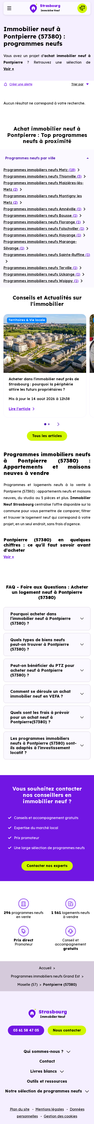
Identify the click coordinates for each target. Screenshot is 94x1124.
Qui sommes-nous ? (43, 1051)
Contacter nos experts (47, 865)
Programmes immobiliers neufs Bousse (40, 215)
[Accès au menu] (9, 8)
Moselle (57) (27, 984)
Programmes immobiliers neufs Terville (40, 268)
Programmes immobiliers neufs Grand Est (45, 976)
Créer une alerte (20, 84)
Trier (77, 84)
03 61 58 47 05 (26, 1030)
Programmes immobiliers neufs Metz (39, 170)
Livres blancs (43, 1071)
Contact (47, 1061)
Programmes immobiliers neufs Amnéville (42, 209)
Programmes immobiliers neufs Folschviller (43, 228)
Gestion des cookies (60, 1116)
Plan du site (20, 1109)
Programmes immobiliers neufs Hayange (42, 235)
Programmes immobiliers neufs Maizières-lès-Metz (43, 186)
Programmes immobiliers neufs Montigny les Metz (42, 199)
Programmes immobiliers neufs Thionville (42, 176)
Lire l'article (19, 409)
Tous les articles (47, 436)
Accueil (45, 968)
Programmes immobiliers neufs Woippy (40, 281)
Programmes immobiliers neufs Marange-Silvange (40, 244)
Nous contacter (67, 1030)
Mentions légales (49, 1109)
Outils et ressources (47, 1081)
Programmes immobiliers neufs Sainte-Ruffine (46, 254)
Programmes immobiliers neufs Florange (42, 222)
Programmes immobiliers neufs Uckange (41, 274)
